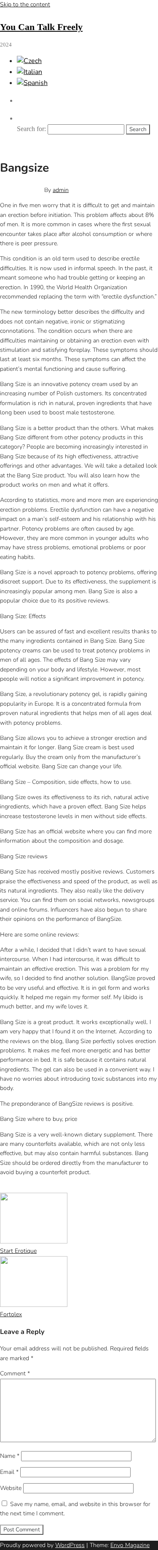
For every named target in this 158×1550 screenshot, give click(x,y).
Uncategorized (42, 1188)
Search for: (31, 128)
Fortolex (11, 1314)
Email (9, 1472)
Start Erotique (18, 1251)
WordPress (70, 1545)
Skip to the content (25, 4)
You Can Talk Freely (41, 27)
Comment (15, 1373)
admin (61, 190)
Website (10, 1488)
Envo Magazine (130, 1545)
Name (9, 1456)
